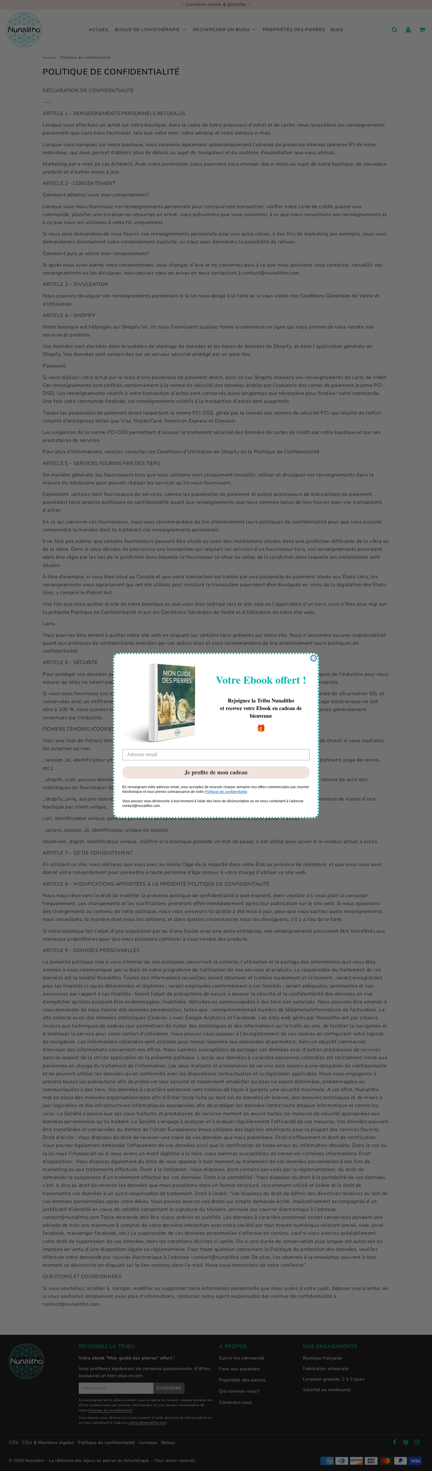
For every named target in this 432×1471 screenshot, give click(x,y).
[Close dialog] (314, 658)
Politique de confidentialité (226, 792)
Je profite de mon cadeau (216, 772)
